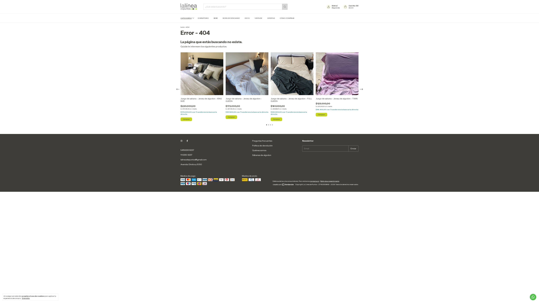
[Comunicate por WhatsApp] (533, 297)
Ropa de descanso (231, 18)
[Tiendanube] (283, 185)
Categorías (186, 18)
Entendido (26, 298)
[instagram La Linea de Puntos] (181, 141)
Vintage (258, 18)
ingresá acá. (314, 181)
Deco (247, 18)
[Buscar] (285, 7)
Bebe (216, 18)
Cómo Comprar (287, 18)
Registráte (336, 8)
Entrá (334, 6)
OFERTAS (271, 18)
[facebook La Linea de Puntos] (187, 141)
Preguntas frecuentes (262, 141)
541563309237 (187, 150)
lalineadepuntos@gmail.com (194, 159)
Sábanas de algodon (261, 155)
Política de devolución (262, 145)
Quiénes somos (259, 150)
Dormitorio (203, 18)
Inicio (182, 27)
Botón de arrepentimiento (329, 181)
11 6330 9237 (186, 155)
